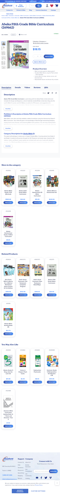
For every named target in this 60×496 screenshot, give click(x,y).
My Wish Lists (51, 6)
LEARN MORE (33, 1)
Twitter (48, 93)
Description (6, 87)
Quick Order (9, 14)
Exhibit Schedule (28, 466)
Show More (8, 109)
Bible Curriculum (24, 15)
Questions (20, 468)
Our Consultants (28, 470)
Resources (21, 470)
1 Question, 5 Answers (39, 41)
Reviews (37, 87)
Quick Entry (21, 473)
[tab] (6, 88)
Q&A (46, 87)
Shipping (20, 476)
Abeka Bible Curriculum (35, 15)
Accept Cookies (20, 491)
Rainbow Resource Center (7, 459)
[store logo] (7, 5)
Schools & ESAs (21, 10)
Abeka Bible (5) (15, 18)
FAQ (19, 465)
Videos (27, 87)
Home (3, 15)
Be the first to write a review (40, 43)
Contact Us (9, 10)
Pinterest (52, 93)
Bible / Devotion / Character (13, 15)
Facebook (56, 93)
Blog (30, 10)
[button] (47, 5)
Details (18, 87)
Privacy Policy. (39, 485)
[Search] (38, 6)
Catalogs (53, 10)
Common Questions (41, 10)
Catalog (27, 478)
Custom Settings (38, 491)
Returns (20, 478)
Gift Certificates (28, 475)
